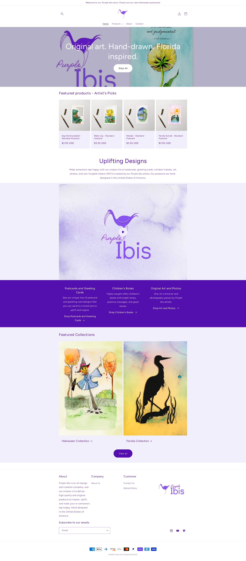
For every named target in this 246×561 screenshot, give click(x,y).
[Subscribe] (107, 530)
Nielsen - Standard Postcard (135, 137)
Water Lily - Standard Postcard (104, 137)
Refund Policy (130, 488)
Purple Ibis (118, 554)
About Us (95, 483)
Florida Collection (137, 441)
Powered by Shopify (130, 554)
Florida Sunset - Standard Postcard (171, 137)
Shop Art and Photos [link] (164, 308)
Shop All (123, 68)
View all (123, 453)
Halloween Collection (75, 441)
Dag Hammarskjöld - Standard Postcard (71, 137)
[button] (62, 14)
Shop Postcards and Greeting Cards (80, 318)
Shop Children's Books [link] (121, 312)
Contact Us (129, 483)
